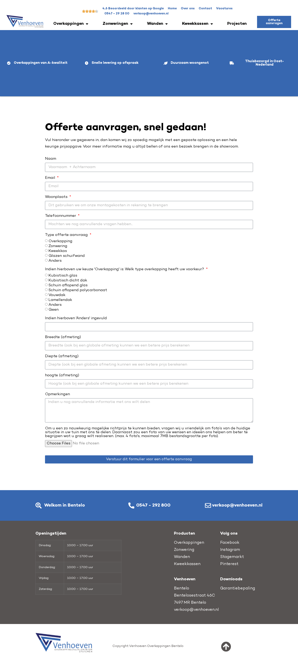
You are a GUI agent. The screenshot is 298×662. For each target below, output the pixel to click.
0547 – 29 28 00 (116, 13)
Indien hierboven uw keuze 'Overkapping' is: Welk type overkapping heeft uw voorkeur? (125, 269)
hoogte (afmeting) (62, 375)
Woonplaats (57, 197)
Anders (55, 260)
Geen (53, 309)
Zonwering (57, 246)
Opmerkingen (57, 394)
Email (50, 178)
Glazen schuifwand (66, 256)
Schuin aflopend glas (68, 285)
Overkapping (60, 241)
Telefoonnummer (61, 216)
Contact (205, 8)
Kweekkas (57, 251)
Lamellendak (60, 300)
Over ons (188, 8)
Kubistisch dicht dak (67, 280)
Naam (50, 159)
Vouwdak (56, 295)
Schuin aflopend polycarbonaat (77, 290)
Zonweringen (115, 24)
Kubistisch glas (62, 275)
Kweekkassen (195, 24)
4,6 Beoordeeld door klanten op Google (133, 8)
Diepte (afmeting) (61, 356)
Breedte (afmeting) (63, 337)
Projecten (237, 24)
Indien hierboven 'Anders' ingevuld (76, 318)
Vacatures (224, 8)
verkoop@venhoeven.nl (150, 13)
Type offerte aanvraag (67, 235)
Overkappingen (68, 24)
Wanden (155, 24)
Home (172, 8)
